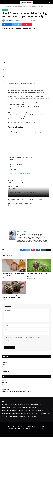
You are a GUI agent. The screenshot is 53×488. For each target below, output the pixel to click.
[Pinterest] (3, 76)
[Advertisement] (30, 72)
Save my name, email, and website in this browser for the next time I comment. (23, 337)
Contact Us (5, 382)
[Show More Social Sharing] (33, 24)
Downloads (4, 369)
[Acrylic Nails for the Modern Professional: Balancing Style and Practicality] (14, 265)
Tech (3, 364)
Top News (4, 362)
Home (3, 360)
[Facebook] (3, 66)
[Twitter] (3, 69)
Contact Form (5, 371)
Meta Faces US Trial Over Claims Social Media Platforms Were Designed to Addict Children (22, 410)
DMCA (3, 384)
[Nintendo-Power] (26, 2)
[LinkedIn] (3, 73)
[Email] (3, 80)
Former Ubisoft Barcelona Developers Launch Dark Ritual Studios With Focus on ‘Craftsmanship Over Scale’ (26, 413)
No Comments (25, 20)
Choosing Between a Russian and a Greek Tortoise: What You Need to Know (13, 296)
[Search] (49, 2)
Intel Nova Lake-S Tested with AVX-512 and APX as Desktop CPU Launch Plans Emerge (22, 404)
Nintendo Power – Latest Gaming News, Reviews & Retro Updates (16, 391)
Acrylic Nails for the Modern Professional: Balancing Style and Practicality (13, 274)
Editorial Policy (5, 387)
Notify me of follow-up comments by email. (15, 340)
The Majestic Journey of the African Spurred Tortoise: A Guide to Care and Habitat (37, 275)
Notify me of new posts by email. (13, 342)
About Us (4, 380)
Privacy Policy (5, 389)
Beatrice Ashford (9, 20)
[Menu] (4, 2)
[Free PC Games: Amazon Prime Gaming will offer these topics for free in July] (26, 43)
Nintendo (4, 366)
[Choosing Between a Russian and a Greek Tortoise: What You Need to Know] (14, 287)
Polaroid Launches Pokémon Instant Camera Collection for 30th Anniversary (19, 407)
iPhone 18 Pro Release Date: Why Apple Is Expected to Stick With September (19, 416)
